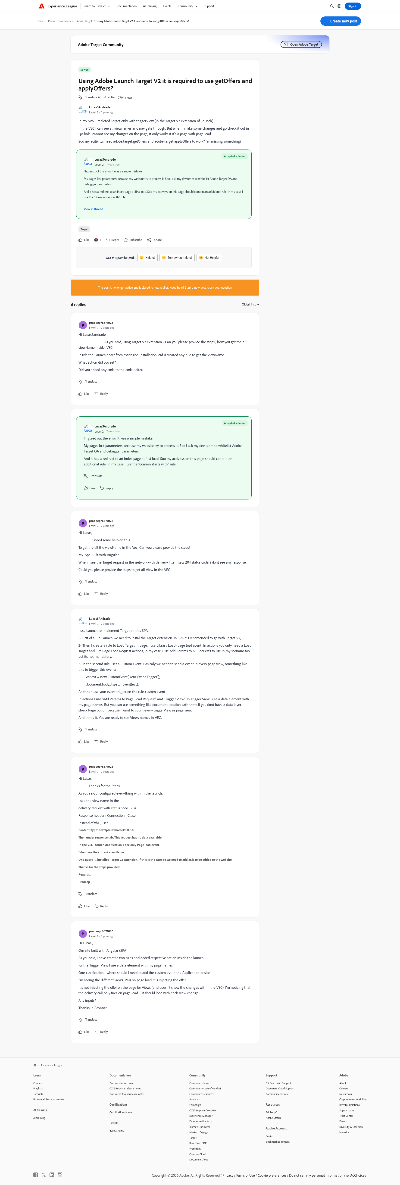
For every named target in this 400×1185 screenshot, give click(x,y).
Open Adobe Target (304, 44)
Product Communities (60, 21)
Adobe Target (84, 21)
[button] (340, 21)
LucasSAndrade (99, 107)
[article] (164, 358)
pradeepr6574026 (101, 322)
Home (40, 21)
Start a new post (195, 287)
